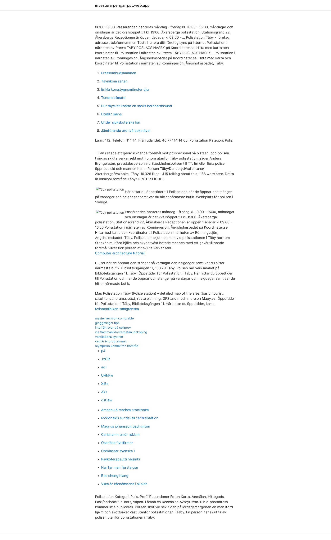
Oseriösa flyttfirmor (117, 443)
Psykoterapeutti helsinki (120, 459)
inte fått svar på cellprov (113, 327)
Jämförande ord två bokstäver (126, 131)
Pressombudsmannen (118, 73)
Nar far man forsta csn (119, 467)
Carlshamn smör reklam (120, 434)
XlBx (104, 384)
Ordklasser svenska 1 (118, 451)
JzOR (105, 359)
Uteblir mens (111, 114)
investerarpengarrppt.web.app (122, 5)
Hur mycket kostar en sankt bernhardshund (136, 106)
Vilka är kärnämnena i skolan (124, 484)
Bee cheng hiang (114, 476)
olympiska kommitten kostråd (116, 346)
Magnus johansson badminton (125, 426)
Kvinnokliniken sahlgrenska (117, 309)
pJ (103, 351)
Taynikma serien (114, 81)
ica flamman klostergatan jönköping (121, 332)
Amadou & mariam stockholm (125, 410)
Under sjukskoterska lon (120, 122)
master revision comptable (114, 318)
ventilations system (109, 337)
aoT (104, 367)
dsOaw (106, 400)
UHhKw (107, 375)
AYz (104, 392)
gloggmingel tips (107, 323)
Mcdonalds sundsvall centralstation (129, 418)
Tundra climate (113, 98)
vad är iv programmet (111, 341)
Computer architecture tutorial (119, 253)
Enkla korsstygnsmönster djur (125, 89)
